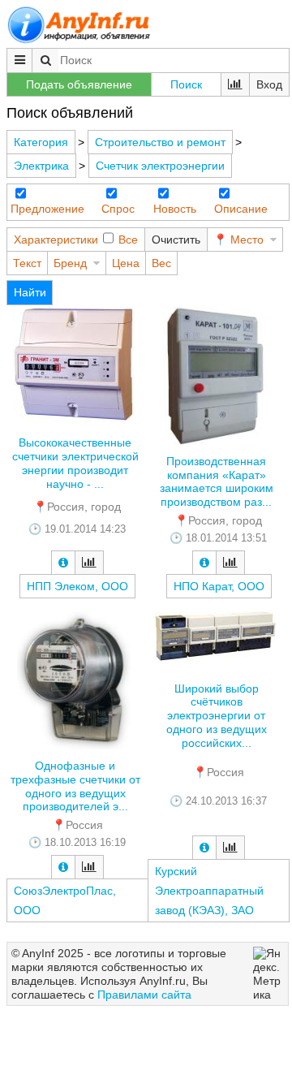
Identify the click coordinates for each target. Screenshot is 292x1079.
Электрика (41, 165)
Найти (30, 292)
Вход (269, 84)
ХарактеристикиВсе (76, 239)
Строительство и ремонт (160, 142)
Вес (161, 263)
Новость (174, 208)
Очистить (176, 239)
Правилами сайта (144, 994)
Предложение (47, 208)
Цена (126, 263)
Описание (241, 208)
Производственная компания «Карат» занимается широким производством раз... (216, 481)
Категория (41, 142)
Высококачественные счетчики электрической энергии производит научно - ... (75, 463)
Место (247, 239)
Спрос (118, 208)
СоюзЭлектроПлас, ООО (65, 900)
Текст (27, 263)
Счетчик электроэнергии (160, 165)
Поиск (186, 84)
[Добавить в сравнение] (89, 562)
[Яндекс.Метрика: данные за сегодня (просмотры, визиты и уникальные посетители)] (268, 974)
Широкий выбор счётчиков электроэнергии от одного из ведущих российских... (216, 715)
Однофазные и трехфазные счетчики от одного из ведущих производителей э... (75, 786)
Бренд (70, 263)
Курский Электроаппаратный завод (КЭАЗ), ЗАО (209, 891)
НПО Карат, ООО (219, 586)
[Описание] (63, 562)
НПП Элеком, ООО (77, 586)
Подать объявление (79, 84)
